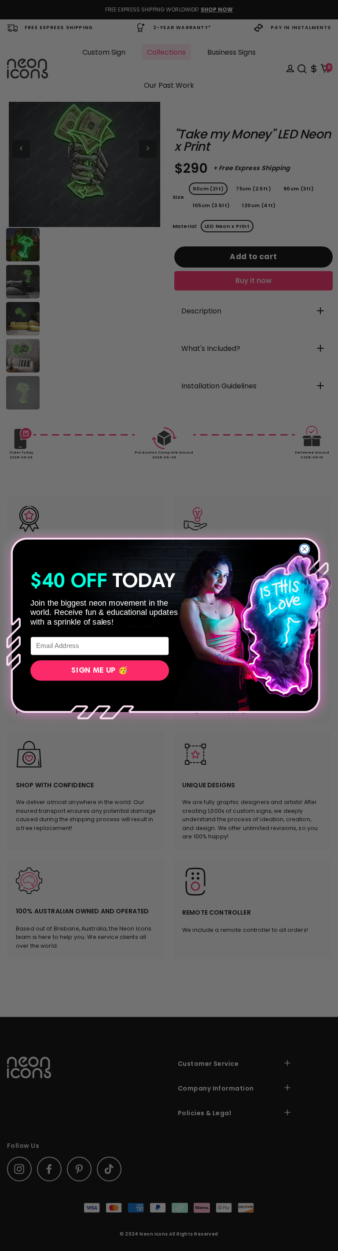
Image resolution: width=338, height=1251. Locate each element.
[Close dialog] (304, 549)
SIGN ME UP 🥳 (99, 670)
